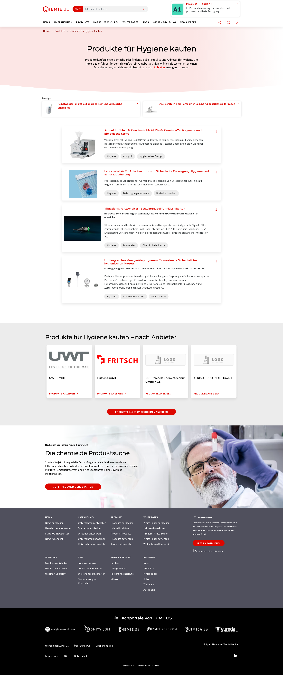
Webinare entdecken (56, 563)
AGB (66, 656)
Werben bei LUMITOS (57, 645)
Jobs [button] (145, 22)
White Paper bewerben (156, 538)
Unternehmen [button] (63, 22)
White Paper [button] (131, 22)
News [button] (46, 22)
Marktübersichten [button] (106, 22)
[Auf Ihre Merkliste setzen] (216, 131)
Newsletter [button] (188, 22)
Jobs (146, 579)
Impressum (51, 656)
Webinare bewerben (56, 568)
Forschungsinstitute (122, 573)
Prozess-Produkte (121, 533)
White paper (150, 573)
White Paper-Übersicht (156, 544)
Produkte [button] (82, 22)
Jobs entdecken (87, 563)
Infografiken (118, 568)
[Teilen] (219, 23)
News (146, 563)
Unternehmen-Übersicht (92, 544)
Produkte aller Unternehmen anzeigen (141, 411)
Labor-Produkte (120, 528)
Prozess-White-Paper (155, 533)
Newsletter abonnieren (58, 528)
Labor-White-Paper (154, 528)
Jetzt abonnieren (208, 543)
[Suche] (144, 9)
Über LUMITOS (82, 645)
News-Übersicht (54, 538)
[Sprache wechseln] (228, 23)
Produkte (148, 568)
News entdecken (54, 522)
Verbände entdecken (89, 533)
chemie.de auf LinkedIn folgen (210, 551)
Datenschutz (81, 656)
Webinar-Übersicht (55, 573)
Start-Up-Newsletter (57, 533)
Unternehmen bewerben (91, 538)
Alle (77, 9)
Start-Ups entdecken (89, 528)
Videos (114, 579)
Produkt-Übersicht (121, 544)
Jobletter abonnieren (90, 568)
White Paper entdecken (156, 522)
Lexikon (115, 563)
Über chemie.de (104, 645)
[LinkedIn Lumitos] (235, 656)
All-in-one (149, 589)
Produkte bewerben (122, 538)
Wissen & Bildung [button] (164, 22)
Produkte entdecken (122, 522)
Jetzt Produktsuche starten (73, 486)
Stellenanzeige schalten (91, 573)
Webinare (148, 584)
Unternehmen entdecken (92, 522)
